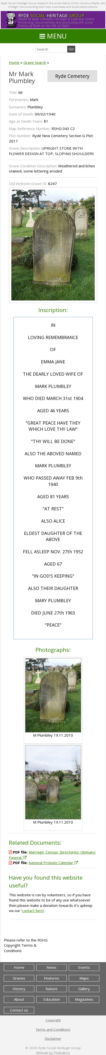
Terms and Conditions (53, 1029)
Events (84, 967)
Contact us (19, 1010)
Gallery (84, 988)
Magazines (84, 999)
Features (51, 978)
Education (51, 999)
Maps (84, 978)
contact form (33, 910)
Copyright (53, 1020)
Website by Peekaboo (53, 1052)
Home (14, 62)
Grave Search (34, 62)
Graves (19, 978)
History (19, 988)
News (51, 967)
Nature (51, 988)
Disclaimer (53, 1038)
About (19, 999)
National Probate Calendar (51, 862)
